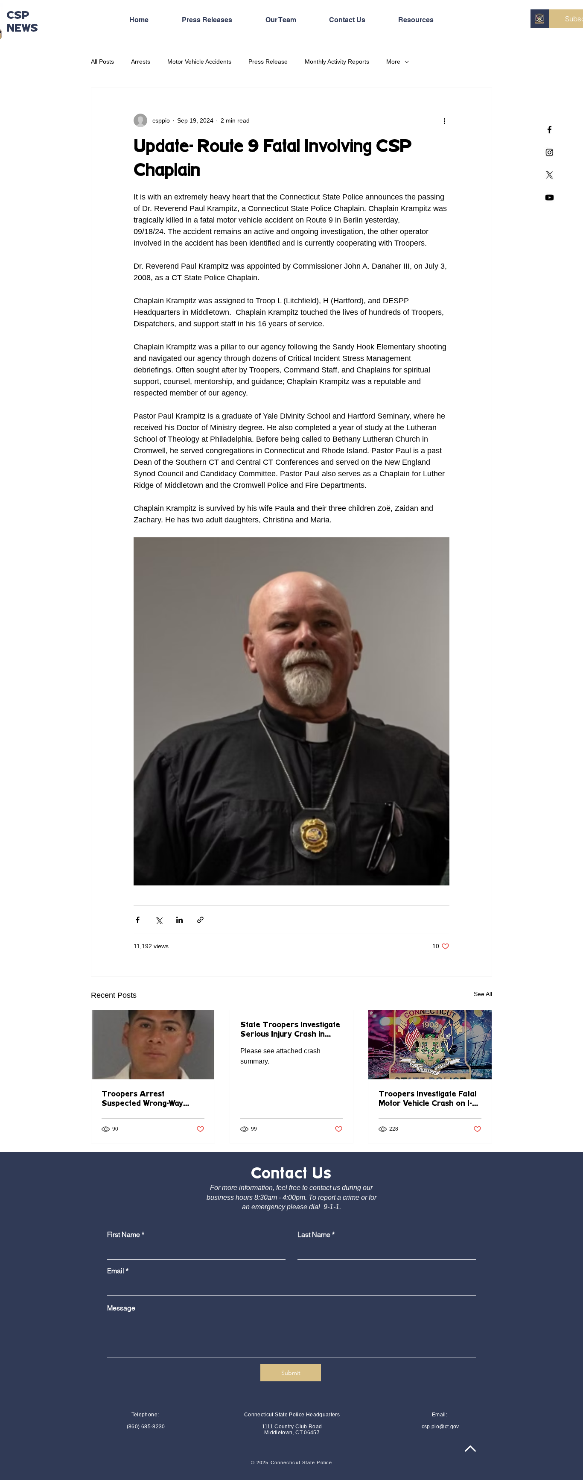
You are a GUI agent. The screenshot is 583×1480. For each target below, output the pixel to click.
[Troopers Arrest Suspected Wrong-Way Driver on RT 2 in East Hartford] (153, 1044)
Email (115, 1270)
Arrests (140, 61)
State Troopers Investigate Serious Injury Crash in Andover (290, 1030)
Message (121, 1307)
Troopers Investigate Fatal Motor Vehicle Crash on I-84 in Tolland (427, 1099)
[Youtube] (549, 197)
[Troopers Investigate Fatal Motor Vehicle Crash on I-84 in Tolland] (430, 1044)
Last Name (313, 1234)
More (393, 61)
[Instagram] (549, 152)
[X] (549, 175)
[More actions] (444, 120)
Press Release (268, 61)
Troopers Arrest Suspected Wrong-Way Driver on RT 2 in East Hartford (143, 1099)
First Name (123, 1234)
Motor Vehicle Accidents (199, 61)
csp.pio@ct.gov (440, 1427)
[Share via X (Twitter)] (158, 920)
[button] (426, 20)
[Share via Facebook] (138, 920)
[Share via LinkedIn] (179, 920)
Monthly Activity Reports (337, 61)
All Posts (102, 61)
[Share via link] (200, 920)
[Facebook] (549, 130)
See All (483, 994)
